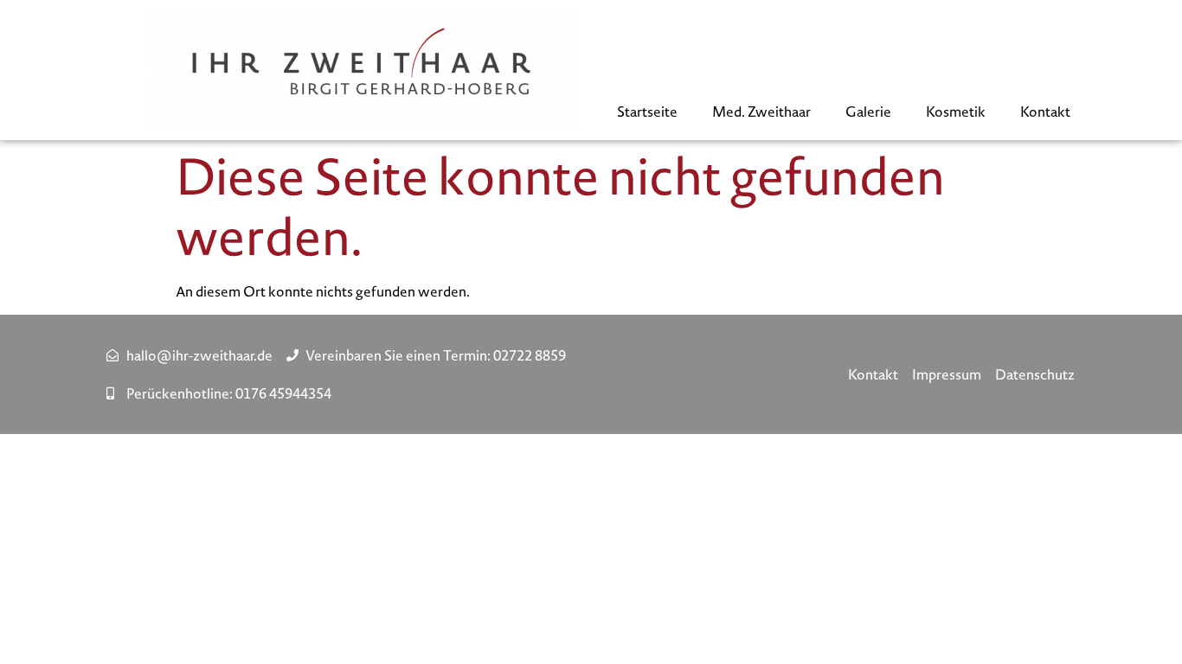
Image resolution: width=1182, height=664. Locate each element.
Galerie (868, 111)
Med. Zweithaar (761, 111)
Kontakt (1045, 111)
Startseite (647, 111)
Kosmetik (956, 111)
